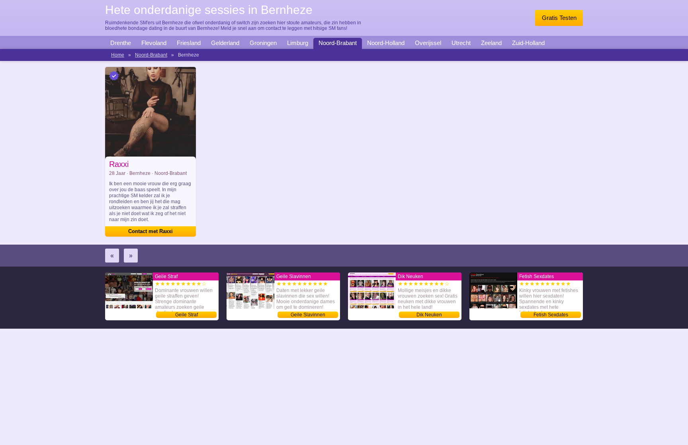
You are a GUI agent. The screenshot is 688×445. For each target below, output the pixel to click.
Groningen (263, 42)
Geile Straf (186, 315)
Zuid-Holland (528, 42)
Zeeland (491, 42)
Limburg (297, 42)
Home (117, 55)
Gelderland (225, 42)
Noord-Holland (386, 42)
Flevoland (153, 42)
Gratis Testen (559, 17)
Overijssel (428, 42)
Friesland (189, 42)
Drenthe (120, 42)
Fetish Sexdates (551, 315)
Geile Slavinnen (308, 315)
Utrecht (461, 42)
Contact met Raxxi (150, 231)
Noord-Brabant (338, 42)
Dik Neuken (429, 315)
